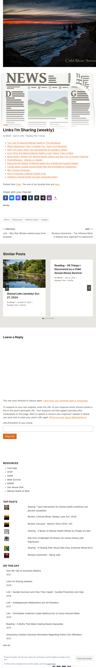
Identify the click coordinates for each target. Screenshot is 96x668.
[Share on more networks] (43, 197)
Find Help (12, 468)
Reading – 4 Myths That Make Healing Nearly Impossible (34, 624)
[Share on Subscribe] (49, 197)
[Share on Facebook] (5, 197)
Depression (17, 220)
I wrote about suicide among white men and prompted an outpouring (41, 166)
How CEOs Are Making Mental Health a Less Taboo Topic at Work (40, 153)
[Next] (89, 288)
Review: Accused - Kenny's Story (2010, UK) (50, 524)
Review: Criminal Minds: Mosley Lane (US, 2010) (52, 516)
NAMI (10, 476)
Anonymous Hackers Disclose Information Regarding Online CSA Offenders (44, 634)
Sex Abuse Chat (15, 487)
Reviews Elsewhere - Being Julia (44, 555)
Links (5, 125)
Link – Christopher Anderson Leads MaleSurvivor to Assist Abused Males (43, 613)
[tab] (43, 318)
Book (6, 220)
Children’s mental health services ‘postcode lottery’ (32, 177)
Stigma (44, 220)
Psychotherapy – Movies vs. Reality (24, 160)
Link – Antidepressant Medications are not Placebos (32, 602)
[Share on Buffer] (36, 197)
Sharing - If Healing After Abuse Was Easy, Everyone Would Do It (60, 548)
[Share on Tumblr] (30, 197)
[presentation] (24, 274)
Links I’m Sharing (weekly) (19, 581)
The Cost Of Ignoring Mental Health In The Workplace (34, 143)
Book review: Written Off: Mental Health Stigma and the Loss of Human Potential (47, 156)
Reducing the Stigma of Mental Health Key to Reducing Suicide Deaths (42, 163)
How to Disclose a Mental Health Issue (26, 173)
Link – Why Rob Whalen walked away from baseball (24, 233)
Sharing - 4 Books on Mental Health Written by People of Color (59, 531)
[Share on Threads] (24, 197)
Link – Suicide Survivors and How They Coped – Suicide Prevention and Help (45, 592)
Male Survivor (14, 479)
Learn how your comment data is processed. (65, 400)
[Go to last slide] (7, 288)
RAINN (10, 483)
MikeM (8, 136)
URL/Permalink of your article (17, 423)
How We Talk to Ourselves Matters (23, 571)
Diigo (18, 184)
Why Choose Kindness (18, 170)
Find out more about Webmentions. (68, 417)
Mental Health (32, 220)
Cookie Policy (51, 664)
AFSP (10, 472)
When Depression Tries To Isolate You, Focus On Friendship (37, 146)
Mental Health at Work (18, 491)
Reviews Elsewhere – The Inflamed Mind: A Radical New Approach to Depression (72, 233)
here (57, 184)
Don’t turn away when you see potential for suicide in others (37, 149)
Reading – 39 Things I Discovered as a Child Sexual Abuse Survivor (68, 269)
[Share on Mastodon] (18, 197)
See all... (7, 645)
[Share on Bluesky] (11, 197)
